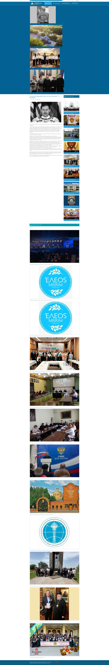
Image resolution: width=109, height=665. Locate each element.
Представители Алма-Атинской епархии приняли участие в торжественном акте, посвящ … (42, 478)
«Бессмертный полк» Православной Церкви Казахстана (37, 657)
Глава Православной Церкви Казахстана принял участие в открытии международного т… (42, 264)
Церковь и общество (37, 99)
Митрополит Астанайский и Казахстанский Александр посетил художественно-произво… (42, 514)
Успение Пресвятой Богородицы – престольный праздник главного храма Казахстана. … (71, 207)
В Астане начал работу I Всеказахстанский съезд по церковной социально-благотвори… (70, 113)
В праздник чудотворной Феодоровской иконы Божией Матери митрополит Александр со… (71, 126)
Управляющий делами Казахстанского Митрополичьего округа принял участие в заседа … (41, 407)
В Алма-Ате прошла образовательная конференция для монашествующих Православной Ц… (71, 193)
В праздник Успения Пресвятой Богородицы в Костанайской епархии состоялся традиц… (70, 140)
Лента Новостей (70, 96)
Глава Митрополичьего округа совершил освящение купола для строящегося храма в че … (70, 166)
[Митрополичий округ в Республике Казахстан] (36, 3)
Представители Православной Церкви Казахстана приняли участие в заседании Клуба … (41, 371)
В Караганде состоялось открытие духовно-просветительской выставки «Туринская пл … (70, 180)
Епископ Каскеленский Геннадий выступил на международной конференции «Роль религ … (42, 550)
